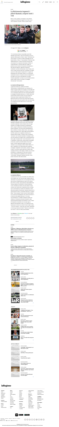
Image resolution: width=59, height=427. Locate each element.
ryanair (20, 218)
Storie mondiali (12, 400)
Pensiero (20, 393)
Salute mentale (30, 406)
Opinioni (20, 403)
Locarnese (3, 394)
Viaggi (29, 396)
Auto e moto (30, 402)
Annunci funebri (3, 419)
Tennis (11, 396)
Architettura (30, 401)
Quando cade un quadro (31, 405)
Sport (11, 390)
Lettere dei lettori (31, 390)
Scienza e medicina (40, 391)
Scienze (20, 394)
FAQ (15, 418)
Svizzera (2, 400)
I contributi (21, 408)
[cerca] (39, 2)
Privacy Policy (3, 420)
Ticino (2, 391)
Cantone (2, 390)
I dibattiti (29, 391)
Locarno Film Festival (21, 398)
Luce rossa (12, 403)
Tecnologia (30, 397)
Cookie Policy (9, 420)
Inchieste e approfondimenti (31, 395)
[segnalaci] (43, 2)
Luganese (2, 395)
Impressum (10, 418)
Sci (10, 395)
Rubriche (30, 394)
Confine (2, 404)
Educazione (39, 393)
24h (38, 403)
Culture (11, 406)
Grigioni (2, 398)
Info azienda (39, 407)
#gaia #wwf (39, 397)
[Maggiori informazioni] (27, 51)
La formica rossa (22, 407)
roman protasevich (16, 218)
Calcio (11, 393)
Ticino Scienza (39, 390)
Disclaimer (6, 418)
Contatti (13, 418)
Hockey (11, 391)
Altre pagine (39, 402)
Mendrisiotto (3, 396)
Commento (21, 404)
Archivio (38, 404)
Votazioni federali (4, 401)
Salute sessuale (31, 407)
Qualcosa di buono (40, 394)
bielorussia (20, 217)
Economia (21, 401)
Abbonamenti (2, 418)
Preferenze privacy (15, 420)
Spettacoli (21, 390)
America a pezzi (3, 407)
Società (20, 395)
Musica (20, 396)
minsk (12, 218)
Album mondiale (12, 404)
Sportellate (12, 401)
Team (38, 408)
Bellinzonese (3, 393)
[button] (25, 419)
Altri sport (11, 399)
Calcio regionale (12, 394)
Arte (11, 407)
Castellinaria (21, 399)
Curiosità (29, 400)
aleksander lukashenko (14, 217)
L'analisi (20, 406)
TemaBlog (39, 396)
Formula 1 (11, 398)
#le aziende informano (39, 400)
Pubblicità (18, 418)
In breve (38, 406)
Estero (2, 403)
